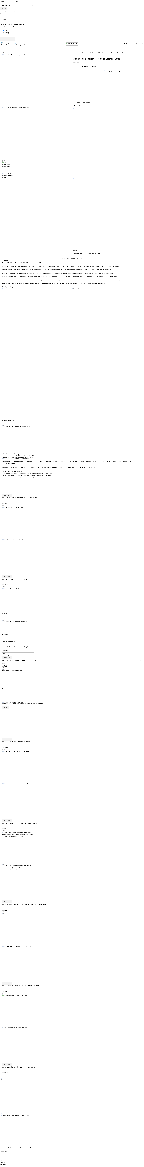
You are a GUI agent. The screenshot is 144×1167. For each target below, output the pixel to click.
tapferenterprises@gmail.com (22, 45)
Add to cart (84, 66)
